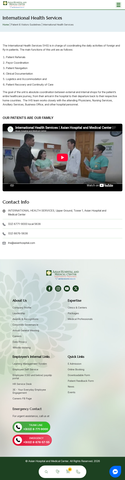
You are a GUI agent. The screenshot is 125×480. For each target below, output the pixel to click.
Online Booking (76, 369)
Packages (73, 313)
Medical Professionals (80, 319)
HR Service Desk (22, 384)
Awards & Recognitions (25, 319)
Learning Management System (30, 363)
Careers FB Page (22, 398)
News (71, 386)
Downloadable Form (79, 375)
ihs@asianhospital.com (21, 242)
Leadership (19, 313)
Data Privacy (20, 341)
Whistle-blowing (22, 347)
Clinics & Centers (77, 307)
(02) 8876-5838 (18, 233)
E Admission (74, 363)
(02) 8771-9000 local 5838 (24, 224)
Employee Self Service (25, 369)
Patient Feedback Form (81, 380)
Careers (17, 336)
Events (71, 392)
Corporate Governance (25, 324)
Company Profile (22, 307)
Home (6, 24)
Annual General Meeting (26, 330)
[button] (115, 472)
